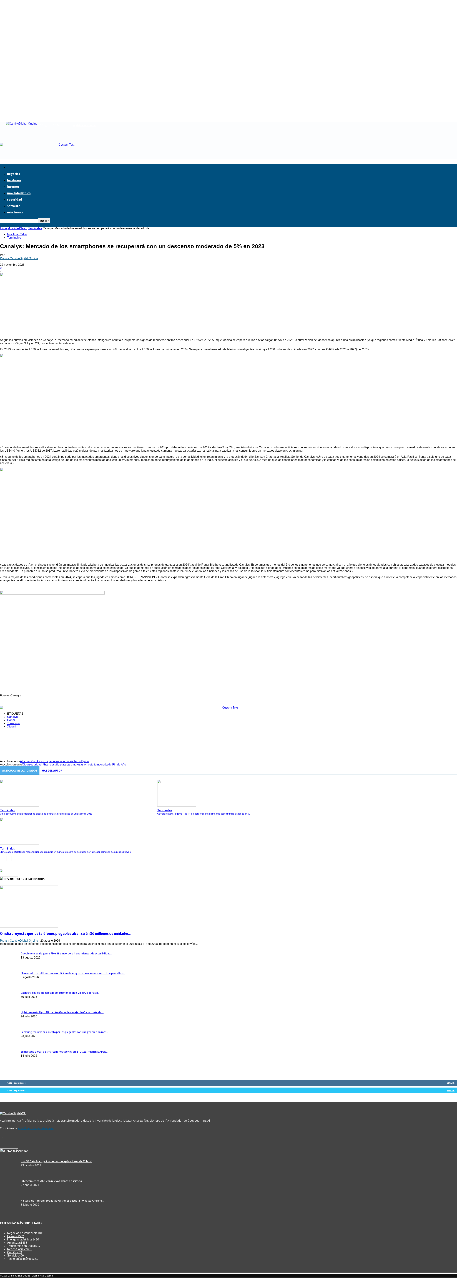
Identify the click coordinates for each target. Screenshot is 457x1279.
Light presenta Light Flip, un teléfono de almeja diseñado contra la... (62, 1012)
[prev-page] (2, 858)
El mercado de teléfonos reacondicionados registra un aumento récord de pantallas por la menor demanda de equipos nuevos (65, 852)
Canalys (12, 716)
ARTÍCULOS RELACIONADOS (19, 770)
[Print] (70, 744)
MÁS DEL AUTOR (52, 770)
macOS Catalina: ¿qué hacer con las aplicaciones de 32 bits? (56, 1161)
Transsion (13, 723)
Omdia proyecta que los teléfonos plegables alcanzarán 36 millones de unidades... (66, 934)
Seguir (451, 1082)
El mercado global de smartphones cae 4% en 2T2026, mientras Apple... (64, 1051)
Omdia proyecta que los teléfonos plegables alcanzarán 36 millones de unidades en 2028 (46, 813)
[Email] (57, 744)
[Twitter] (19, 744)
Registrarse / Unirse (84, 125)
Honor (11, 720)
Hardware (14, 180)
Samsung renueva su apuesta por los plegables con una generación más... (65, 1032)
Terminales (35, 228)
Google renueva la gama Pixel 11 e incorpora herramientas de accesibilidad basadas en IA (203, 813)
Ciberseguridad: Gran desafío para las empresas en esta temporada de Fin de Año (74, 764)
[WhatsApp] (44, 744)
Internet (13, 186)
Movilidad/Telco (19, 193)
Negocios (13, 174)
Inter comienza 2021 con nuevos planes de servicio (51, 1181)
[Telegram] (83, 744)
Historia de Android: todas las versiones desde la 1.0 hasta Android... (62, 1200)
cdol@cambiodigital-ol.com (36, 1128)
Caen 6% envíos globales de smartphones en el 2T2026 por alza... (60, 992)
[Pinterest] (31, 744)
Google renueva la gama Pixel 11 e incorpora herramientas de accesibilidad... (66, 953)
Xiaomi (11, 726)
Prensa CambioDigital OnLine (19, 258)
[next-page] (8, 858)
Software (13, 206)
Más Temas (15, 212)
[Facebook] (6, 744)
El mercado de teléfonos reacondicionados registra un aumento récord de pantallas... (73, 973)
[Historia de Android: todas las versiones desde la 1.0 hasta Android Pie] (9, 1159)
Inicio (3, 228)
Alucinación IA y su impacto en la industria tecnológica (54, 761)
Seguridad (14, 199)
